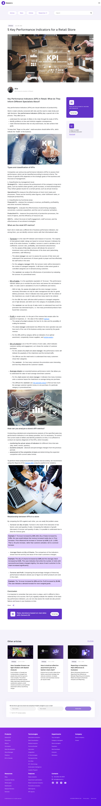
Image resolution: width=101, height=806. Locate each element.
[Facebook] (53, 783)
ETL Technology (32, 764)
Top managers (56, 737)
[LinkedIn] (57, 783)
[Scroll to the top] (96, 720)
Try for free (55, 614)
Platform (7, 755)
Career (77, 740)
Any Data (30, 761)
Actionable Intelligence (34, 767)
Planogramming (32, 758)
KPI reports (31, 791)
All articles (90, 641)
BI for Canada (8, 758)
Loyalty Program (33, 770)
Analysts (54, 752)
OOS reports (31, 788)
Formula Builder (32, 746)
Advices (12, 13)
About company (79, 737)
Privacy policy (86, 798)
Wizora (7, 743)
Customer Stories (9, 780)
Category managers (57, 740)
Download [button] (72, 134)
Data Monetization (10, 749)
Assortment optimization (35, 780)
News (21, 13)
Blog (6, 777)
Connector (8, 746)
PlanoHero (8, 740)
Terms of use (93, 798)
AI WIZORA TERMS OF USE (75, 798)
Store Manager (9, 752)
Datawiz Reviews (9, 788)
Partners (7, 791)
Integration (31, 752)
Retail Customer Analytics (35, 783)
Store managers (56, 743)
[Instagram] (61, 783)
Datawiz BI (8, 737)
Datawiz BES (29, 463)
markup (46, 319)
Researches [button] (42, 13)
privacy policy (22, 713)
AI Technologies (32, 755)
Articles (31, 13)
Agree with (19, 713)
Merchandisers (56, 749)
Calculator (31, 749)
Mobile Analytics (33, 743)
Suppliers (54, 746)
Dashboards (8, 785)
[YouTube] (65, 783)
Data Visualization (33, 740)
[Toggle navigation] (99, 3)
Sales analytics (32, 777)
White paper (8, 783)
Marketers (54, 755)
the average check (39, 383)
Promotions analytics (34, 785)
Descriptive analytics (34, 737)
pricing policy (48, 337)
